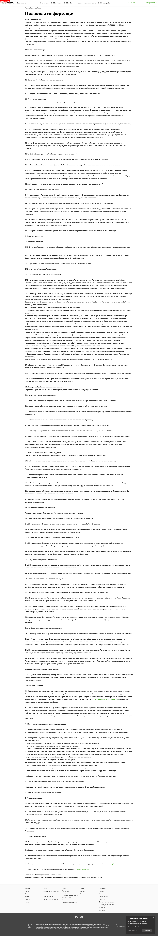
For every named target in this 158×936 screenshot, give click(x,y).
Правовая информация (42, 930)
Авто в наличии (131, 3)
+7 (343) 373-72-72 (150, 3)
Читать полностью (132, 930)
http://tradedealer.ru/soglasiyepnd (105, 699)
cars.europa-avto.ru (83, 869)
